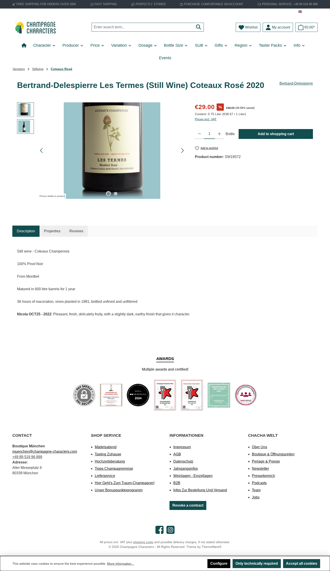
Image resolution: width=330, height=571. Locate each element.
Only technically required (256, 563)
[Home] (26, 45)
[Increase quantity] (219, 134)
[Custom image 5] (219, 395)
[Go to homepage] (37, 27)
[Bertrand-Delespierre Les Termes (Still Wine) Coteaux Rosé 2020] (112, 150)
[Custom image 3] (165, 395)
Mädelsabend (106, 447)
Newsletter (260, 468)
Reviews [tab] (76, 231)
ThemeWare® (211, 547)
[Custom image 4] (192, 395)
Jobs (256, 497)
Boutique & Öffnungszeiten (273, 454)
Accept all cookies (301, 563)
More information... (120, 563)
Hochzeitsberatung (110, 461)
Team (256, 490)
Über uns (259, 447)
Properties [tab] (52, 231)
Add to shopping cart (276, 134)
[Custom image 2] (138, 395)
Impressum (182, 447)
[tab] (26, 231)
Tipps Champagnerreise (114, 468)
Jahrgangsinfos (185, 468)
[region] (101, 150)
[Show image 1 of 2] (108, 193)
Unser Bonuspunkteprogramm (119, 490)
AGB (177, 454)
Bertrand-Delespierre (296, 83)
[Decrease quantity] (199, 134)
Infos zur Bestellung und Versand (200, 490)
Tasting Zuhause (108, 454)
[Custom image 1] (111, 395)
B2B (176, 483)
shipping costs (143, 542)
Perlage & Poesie (266, 461)
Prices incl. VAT (206, 119)
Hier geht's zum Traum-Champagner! (124, 483)
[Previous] (41, 150)
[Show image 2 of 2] (115, 193)
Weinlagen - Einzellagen (193, 476)
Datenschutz (183, 461)
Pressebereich (263, 476)
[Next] (182, 150)
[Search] (198, 27)
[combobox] (143, 27)
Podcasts (259, 483)
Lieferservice (105, 476)
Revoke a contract (187, 505)
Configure (218, 563)
